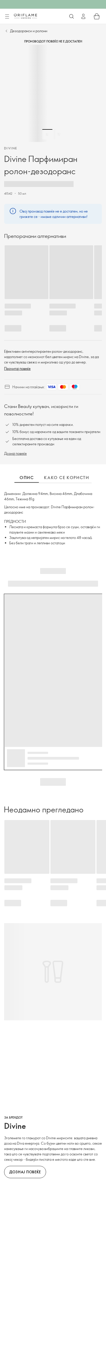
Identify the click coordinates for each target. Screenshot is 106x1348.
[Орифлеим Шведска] (25, 16)
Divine (10, 148)
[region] (53, 93)
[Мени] (7, 17)
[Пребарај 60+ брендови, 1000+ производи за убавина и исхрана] (71, 16)
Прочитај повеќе (17, 368)
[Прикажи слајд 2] (59, 134)
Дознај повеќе (15, 453)
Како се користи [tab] (66, 477)
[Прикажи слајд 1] (47, 134)
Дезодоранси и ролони (28, 30)
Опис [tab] (27, 477)
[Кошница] (96, 16)
